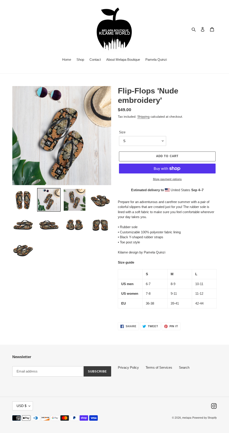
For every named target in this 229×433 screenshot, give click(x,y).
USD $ (21, 406)
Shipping (143, 116)
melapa (186, 417)
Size (122, 132)
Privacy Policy (128, 367)
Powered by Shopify (204, 417)
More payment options (167, 179)
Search (184, 367)
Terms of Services (159, 367)
